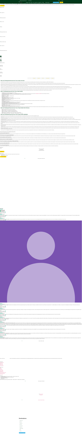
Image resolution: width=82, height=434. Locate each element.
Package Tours (40, 2)
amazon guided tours (7, 358)
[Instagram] (1, 359)
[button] (3, 156)
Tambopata (27, 2)
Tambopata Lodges (47, 2)
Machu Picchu (36, 2)
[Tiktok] (4, 359)
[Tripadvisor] (6, 359)
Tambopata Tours (21, 420)
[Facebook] (2, 359)
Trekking (43, 2)
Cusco (33, 2)
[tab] (29, 78)
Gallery (20, 429)
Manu (29, 2)
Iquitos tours (21, 424)
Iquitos (31, 2)
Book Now (2, 151)
